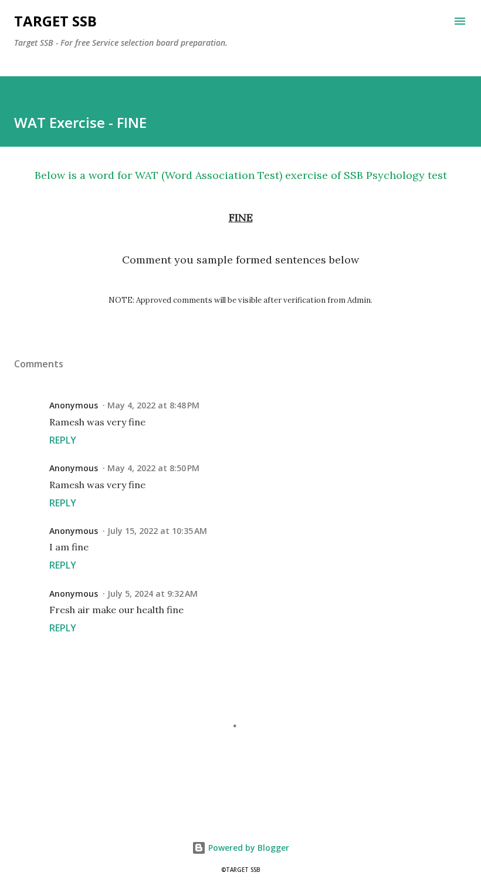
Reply (62, 440)
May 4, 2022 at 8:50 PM (153, 468)
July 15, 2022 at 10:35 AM (157, 530)
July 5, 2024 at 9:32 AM (152, 593)
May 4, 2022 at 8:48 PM (153, 405)
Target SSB (55, 21)
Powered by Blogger (247, 847)
